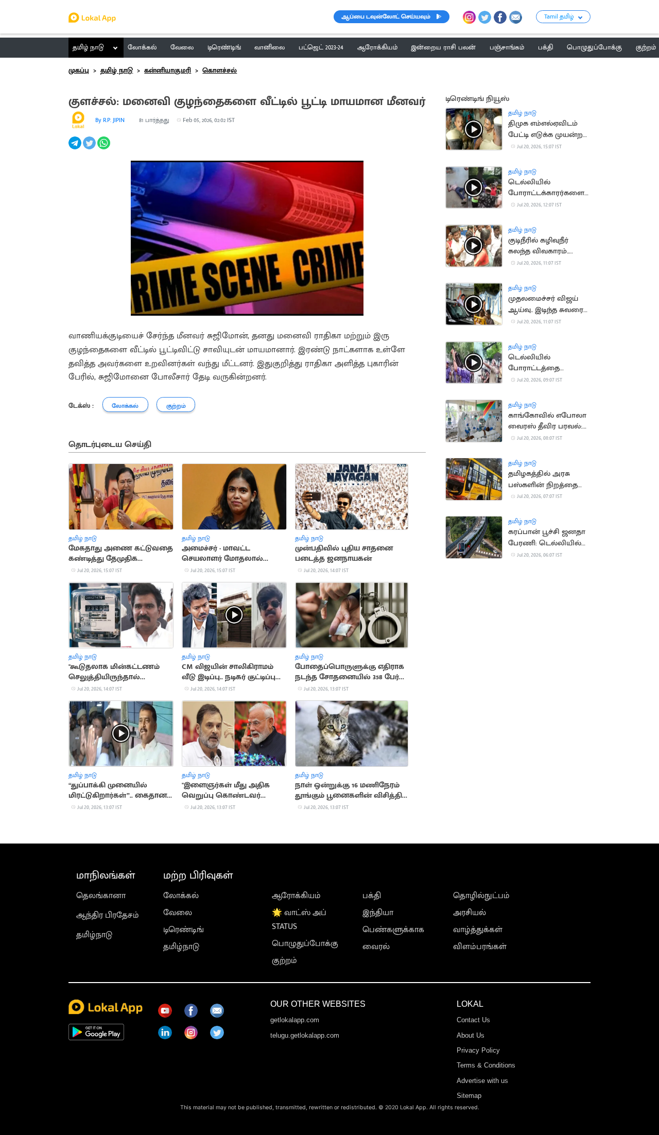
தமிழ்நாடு (94, 935)
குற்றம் (284, 961)
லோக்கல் (181, 896)
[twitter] (90, 148)
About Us (470, 1035)
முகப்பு (78, 70)
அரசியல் (469, 913)
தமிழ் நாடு (88, 47)
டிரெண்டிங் (183, 930)
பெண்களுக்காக (393, 930)
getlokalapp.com (294, 1020)
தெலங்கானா (101, 896)
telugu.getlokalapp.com (304, 1035)
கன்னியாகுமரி (167, 70)
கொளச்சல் (219, 70)
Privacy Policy (478, 1050)
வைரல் (376, 947)
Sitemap (469, 1095)
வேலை (177, 913)
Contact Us (473, 1020)
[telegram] (75, 148)
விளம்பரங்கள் (480, 947)
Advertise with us (482, 1081)
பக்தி (371, 896)
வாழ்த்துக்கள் (477, 930)
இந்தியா (377, 913)
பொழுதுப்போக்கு (305, 944)
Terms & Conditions (486, 1065)
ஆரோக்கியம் (296, 896)
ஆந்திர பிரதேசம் (107, 915)
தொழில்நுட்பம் (481, 896)
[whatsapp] (104, 148)
